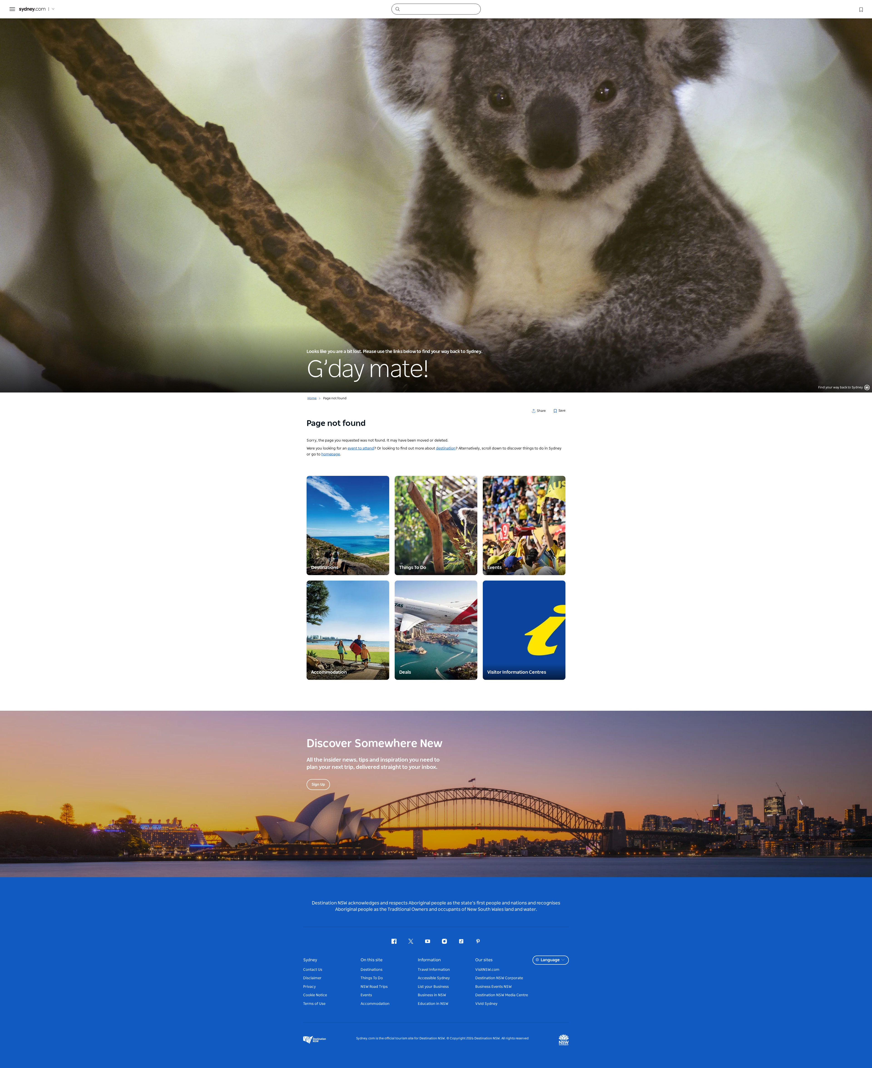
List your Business (433, 987)
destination (446, 448)
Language (550, 960)
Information (429, 960)
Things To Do (372, 978)
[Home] (32, 9)
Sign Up (318, 784)
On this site (371, 960)
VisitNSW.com (487, 969)
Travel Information (434, 969)
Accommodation (375, 1004)
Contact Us (312, 969)
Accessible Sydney (434, 978)
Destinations (371, 969)
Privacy (309, 987)
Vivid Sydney (486, 1004)
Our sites (484, 960)
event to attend (361, 448)
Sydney (310, 960)
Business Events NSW (493, 987)
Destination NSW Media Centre (501, 995)
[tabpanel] (436, 196)
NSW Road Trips (374, 987)
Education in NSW (433, 1004)
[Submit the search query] (397, 9)
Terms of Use (314, 1004)
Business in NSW (432, 995)
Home (312, 398)
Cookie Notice (315, 995)
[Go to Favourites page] (860, 9)
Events (366, 995)
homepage (330, 454)
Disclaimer (312, 978)
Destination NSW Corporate (499, 978)
